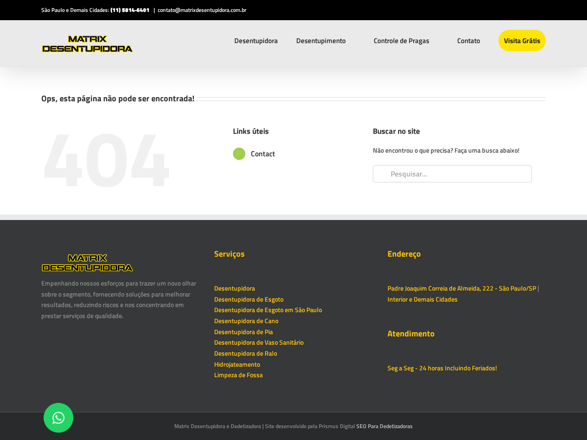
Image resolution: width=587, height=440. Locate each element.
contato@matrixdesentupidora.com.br (202, 10)
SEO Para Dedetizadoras (384, 426)
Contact (263, 153)
